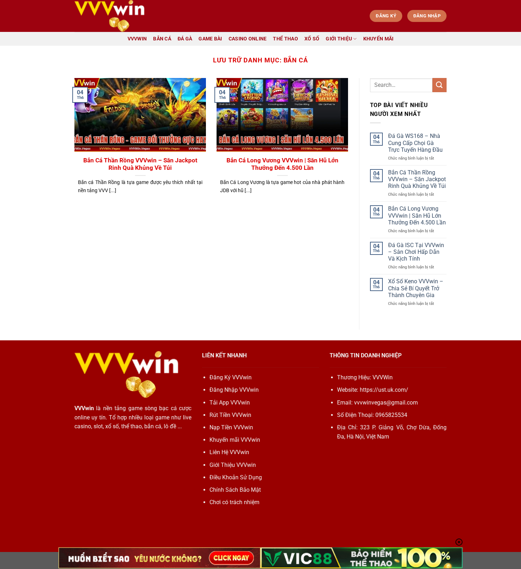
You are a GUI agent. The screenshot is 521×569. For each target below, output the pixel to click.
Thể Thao (285, 39)
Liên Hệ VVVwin (229, 452)
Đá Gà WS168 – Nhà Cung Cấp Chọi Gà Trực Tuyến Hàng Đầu (415, 143)
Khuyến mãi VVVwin (234, 439)
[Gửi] (439, 85)
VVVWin (137, 39)
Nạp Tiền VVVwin (231, 427)
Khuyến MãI (378, 39)
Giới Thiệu (339, 39)
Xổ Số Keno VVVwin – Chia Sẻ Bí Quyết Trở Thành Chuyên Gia (415, 288)
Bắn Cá (162, 39)
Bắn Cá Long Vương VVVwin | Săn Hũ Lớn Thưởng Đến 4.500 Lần (282, 164)
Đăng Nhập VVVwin (234, 389)
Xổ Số (311, 39)
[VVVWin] (109, 16)
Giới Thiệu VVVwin (232, 465)
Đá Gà (185, 39)
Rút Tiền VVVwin (230, 415)
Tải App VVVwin (229, 402)
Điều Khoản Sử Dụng (235, 477)
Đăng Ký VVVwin (230, 377)
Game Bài (210, 39)
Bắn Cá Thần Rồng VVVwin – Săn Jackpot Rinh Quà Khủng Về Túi (140, 164)
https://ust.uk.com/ (384, 389)
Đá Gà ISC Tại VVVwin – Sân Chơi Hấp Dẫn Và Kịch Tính (416, 252)
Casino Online (248, 39)
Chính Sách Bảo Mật (235, 489)
